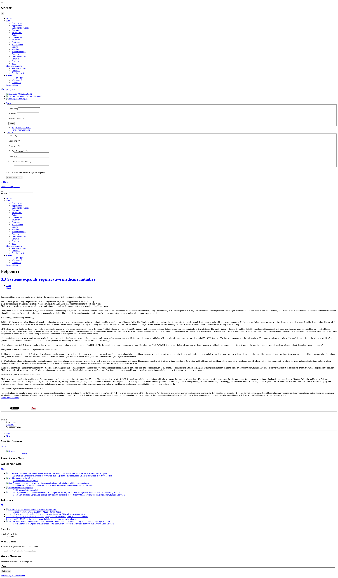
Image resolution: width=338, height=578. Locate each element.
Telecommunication (20, 56)
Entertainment (17, 44)
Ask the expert (18, 73)
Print (8, 21)
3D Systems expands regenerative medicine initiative (48, 279)
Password (12, 113)
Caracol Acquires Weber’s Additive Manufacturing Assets (37, 512)
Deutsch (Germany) (33, 96)
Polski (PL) (23, 99)
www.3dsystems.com (10, 398)
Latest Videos (12, 85)
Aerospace (16, 30)
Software (15, 59)
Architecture (17, 32)
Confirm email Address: (18, 161)
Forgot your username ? (21, 130)
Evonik (24, 453)
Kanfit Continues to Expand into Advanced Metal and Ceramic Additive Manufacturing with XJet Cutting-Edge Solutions (63, 524)
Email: (11, 156)
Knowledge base (19, 68)
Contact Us (16, 82)
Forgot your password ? (21, 127)
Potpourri (15, 54)
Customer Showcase (20, 28)
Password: (12, 146)
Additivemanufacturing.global (25, 480)
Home (8, 18)
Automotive (17, 35)
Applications (17, 25)
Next (8, 436)
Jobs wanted (17, 80)
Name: (11, 136)
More (3, 446)
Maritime (15, 49)
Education (16, 40)
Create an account (14, 177)
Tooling (15, 47)
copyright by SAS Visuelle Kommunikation (19, 551)
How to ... (16, 71)
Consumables (17, 23)
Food (14, 63)
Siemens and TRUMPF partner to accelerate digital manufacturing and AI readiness (41, 519)
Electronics (16, 42)
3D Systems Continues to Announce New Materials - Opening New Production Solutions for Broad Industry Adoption (62, 476)
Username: (12, 141)
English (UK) (26, 94)
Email (8, 288)
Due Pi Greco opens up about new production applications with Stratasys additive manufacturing (53, 485)
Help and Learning (14, 66)
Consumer (16, 61)
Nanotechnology (18, 51)
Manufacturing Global (10, 186)
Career (9, 75)
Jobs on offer (17, 78)
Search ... (5, 193)
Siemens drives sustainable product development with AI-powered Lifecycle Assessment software (47, 514)
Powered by (13, 576)
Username (12, 109)
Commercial (17, 37)
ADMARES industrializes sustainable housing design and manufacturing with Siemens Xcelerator (47, 516)
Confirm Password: (16, 151)
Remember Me (14, 119)
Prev (8, 434)
